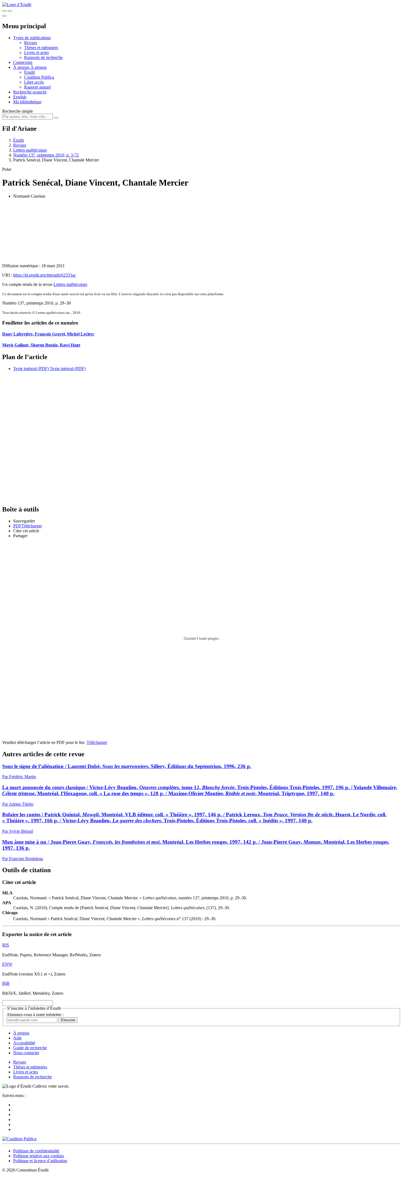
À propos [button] (21, 67)
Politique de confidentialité (36, 1150)
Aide (17, 1038)
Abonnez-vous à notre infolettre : (35, 1014)
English (19, 97)
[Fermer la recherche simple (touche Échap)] (10, 11)
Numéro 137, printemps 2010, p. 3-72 (46, 155)
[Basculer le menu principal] (4, 16)
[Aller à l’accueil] (16, 4)
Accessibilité (24, 1042)
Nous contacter (26, 1052)
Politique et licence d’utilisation (40, 1160)
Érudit (29, 72)
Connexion (22, 62)
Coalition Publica (39, 77)
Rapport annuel (37, 87)
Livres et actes (36, 52)
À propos (38, 67)
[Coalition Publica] (19, 1138)
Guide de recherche (30, 1047)
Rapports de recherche (43, 57)
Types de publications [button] (32, 37)
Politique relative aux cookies (38, 1155)
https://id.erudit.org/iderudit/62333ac (44, 275)
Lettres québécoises (30, 150)
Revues (30, 42)
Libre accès (34, 82)
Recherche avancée (30, 92)
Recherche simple (17, 111)
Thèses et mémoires (41, 47)
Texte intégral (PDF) (31, 368)
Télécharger (97, 742)
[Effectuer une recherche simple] (4, 11)
